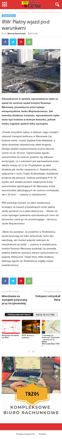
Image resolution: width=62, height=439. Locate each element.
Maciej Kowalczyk (16, 33)
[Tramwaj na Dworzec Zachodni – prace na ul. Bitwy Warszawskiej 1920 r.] (51, 327)
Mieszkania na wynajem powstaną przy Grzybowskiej (14, 299)
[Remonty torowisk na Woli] (11, 327)
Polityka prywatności (25, 434)
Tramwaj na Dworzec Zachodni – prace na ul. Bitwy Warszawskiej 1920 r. (51, 340)
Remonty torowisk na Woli (10, 336)
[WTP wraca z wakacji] (31, 327)
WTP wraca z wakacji (28, 336)
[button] (56, 4)
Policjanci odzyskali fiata (47, 297)
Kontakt (42, 434)
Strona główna (7, 12)
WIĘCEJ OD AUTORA (45, 314)
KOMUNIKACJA (23, 12)
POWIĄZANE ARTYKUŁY (19, 314)
